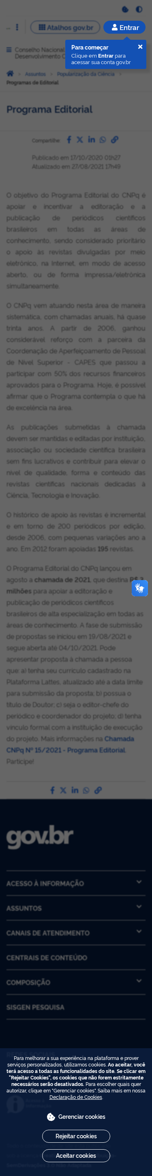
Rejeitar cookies (76, 1135)
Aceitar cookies (76, 1155)
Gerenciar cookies (81, 1116)
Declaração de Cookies (75, 1096)
